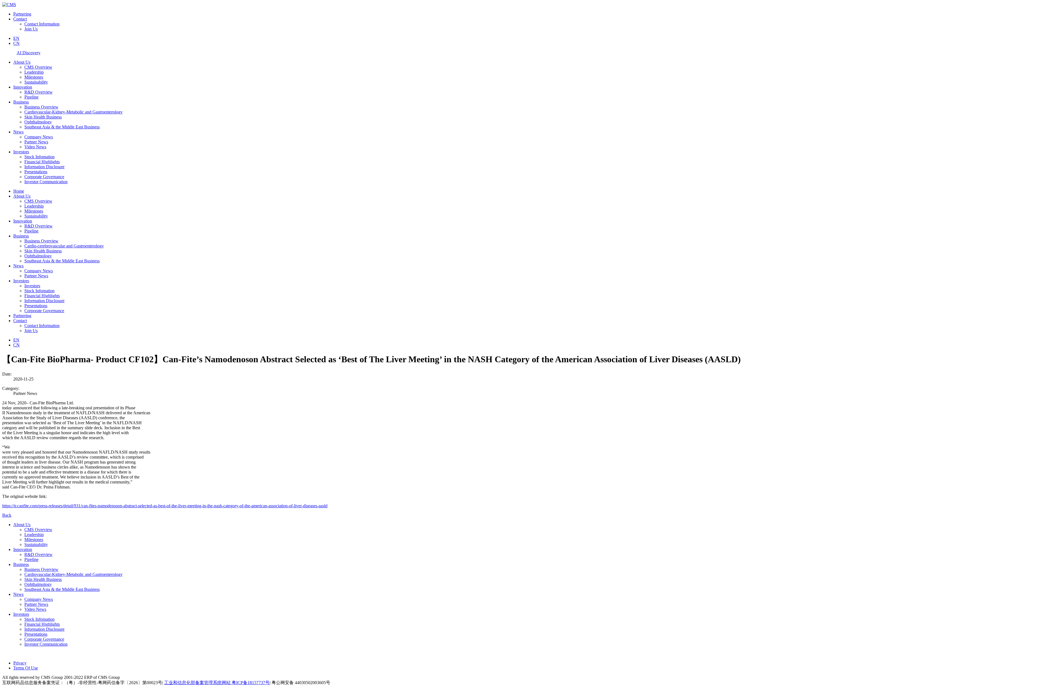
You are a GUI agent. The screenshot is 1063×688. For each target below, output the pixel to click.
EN (16, 38)
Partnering (22, 14)
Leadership (34, 72)
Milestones (33, 77)
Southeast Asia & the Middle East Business (62, 127)
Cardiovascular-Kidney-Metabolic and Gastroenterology (73, 112)
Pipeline (31, 97)
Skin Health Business (43, 117)
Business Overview (41, 107)
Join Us (31, 29)
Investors (21, 151)
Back (6, 515)
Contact (20, 19)
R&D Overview (38, 92)
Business (21, 102)
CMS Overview (38, 67)
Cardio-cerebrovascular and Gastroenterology (64, 246)
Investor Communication (46, 181)
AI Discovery (28, 52)
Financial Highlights (42, 161)
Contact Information (42, 24)
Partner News (36, 141)
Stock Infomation (39, 156)
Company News (38, 137)
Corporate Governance (44, 176)
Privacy (20, 663)
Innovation (22, 87)
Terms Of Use (25, 668)
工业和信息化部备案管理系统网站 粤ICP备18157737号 (217, 682)
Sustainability (36, 82)
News (18, 132)
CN (16, 43)
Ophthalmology (38, 122)
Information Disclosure (44, 166)
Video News (35, 146)
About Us (21, 62)
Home (18, 191)
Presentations (35, 171)
